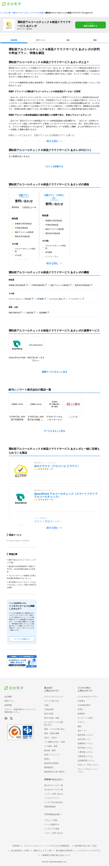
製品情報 (14, 40)
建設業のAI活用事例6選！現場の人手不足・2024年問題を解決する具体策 (21, 569)
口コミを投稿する (54, 166)
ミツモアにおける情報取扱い (58, 846)
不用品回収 (49, 709)
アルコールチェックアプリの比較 (30, 13)
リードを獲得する (51, 824)
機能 (95, 40)
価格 (68, 40)
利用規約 (16, 846)
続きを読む (52, 141)
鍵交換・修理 (49, 750)
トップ (2, 13)
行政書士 (81, 701)
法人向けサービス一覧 (53, 789)
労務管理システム (85, 756)
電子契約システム (85, 748)
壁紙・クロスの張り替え (54, 729)
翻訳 (79, 726)
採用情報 (8, 705)
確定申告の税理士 (51, 763)
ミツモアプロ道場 (51, 829)
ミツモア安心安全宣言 (53, 802)
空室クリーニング (51, 754)
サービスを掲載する (22, 639)
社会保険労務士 (84, 705)
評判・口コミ (41, 40)
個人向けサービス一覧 (53, 785)
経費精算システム (85, 743)
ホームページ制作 (85, 718)
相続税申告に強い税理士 (54, 772)
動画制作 (81, 713)
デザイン (81, 722)
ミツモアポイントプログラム (88, 850)
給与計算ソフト (84, 739)
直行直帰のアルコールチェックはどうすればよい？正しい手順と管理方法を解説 (21, 584)
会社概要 (8, 696)
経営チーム (9, 701)
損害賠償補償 (49, 806)
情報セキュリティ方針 (42, 850)
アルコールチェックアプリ (19, 541)
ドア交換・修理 (50, 746)
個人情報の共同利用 (64, 850)
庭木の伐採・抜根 (51, 718)
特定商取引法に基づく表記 (85, 846)
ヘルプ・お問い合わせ (53, 794)
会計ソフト (82, 730)
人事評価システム (85, 752)
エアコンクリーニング (53, 696)
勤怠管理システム (85, 735)
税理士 (47, 759)
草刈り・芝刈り (50, 737)
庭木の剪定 (49, 713)
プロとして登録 (50, 820)
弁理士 (80, 709)
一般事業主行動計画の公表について (56, 855)
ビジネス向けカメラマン (88, 696)
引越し (47, 705)
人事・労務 (11, 13)
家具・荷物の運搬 (51, 733)
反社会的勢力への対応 (20, 850)
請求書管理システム (86, 760)
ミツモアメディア (51, 798)
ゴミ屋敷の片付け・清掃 (54, 742)
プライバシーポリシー (33, 846)
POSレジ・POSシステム (88, 765)
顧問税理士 (49, 767)
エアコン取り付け (51, 701)
